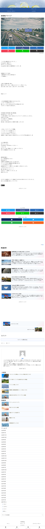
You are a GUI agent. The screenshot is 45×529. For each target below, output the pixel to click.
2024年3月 (3, 449)
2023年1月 (3, 467)
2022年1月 (3, 479)
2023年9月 (3, 462)
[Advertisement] (22, 57)
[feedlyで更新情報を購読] (11, 222)
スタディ (5, 506)
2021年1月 (3, 499)
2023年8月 (3, 465)
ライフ (3, 185)
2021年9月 (3, 481)
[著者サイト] (11, 219)
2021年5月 (3, 490)
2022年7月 (3, 472)
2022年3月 (3, 476)
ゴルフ (4, 504)
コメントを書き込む (23, 339)
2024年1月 (3, 453)
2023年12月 (3, 455)
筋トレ (4, 511)
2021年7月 (3, 486)
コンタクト (22, 525)
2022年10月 (3, 469)
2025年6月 (3, 430)
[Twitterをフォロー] (33, 219)
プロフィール (22, 523)
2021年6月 (3, 488)
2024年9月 (3, 439)
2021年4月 (3, 493)
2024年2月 (3, 451)
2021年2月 (3, 497)
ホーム (8, 523)
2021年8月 (3, 483)
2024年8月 (3, 442)
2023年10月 (3, 460)
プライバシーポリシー (37, 523)
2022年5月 (3, 474)
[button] (42, 515)
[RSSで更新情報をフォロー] (33, 222)
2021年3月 (3, 495)
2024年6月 (3, 444)
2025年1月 (3, 432)
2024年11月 (3, 435)
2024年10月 (3, 437)
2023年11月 (3, 458)
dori (22, 358)
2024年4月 (3, 446)
